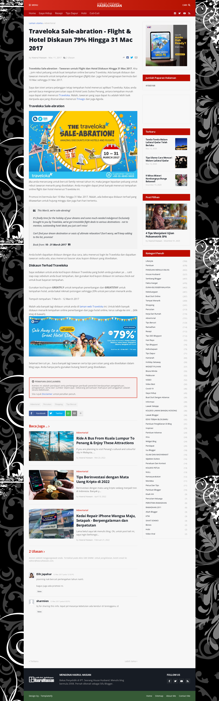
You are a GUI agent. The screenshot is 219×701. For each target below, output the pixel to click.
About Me (171, 695)
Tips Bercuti (71, 404)
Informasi (166, 401)
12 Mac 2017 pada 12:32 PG (63, 574)
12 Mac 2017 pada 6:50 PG (60, 601)
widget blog (166, 441)
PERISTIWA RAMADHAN (166, 503)
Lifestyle (166, 261)
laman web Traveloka (91, 306)
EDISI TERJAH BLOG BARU (166, 419)
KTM (166, 516)
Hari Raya (166, 340)
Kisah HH (166, 494)
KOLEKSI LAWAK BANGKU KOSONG (166, 410)
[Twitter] (132, 57)
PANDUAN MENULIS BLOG (166, 269)
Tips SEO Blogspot (166, 335)
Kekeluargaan (166, 291)
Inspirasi (166, 428)
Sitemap (159, 695)
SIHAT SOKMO (166, 520)
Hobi (84, 13)
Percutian (47, 404)
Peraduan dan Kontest (166, 463)
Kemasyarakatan (166, 476)
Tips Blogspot (166, 344)
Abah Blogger (166, 511)
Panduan (166, 265)
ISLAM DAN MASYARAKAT (166, 454)
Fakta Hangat (166, 283)
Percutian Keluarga (166, 498)
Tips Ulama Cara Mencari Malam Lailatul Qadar (159, 159)
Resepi (59, 13)
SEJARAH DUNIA (166, 459)
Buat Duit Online (166, 296)
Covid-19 (166, 388)
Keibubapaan (166, 349)
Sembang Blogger (166, 278)
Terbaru (34, 661)
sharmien (42, 601)
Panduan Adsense (166, 432)
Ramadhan (166, 327)
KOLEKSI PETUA (166, 467)
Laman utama (36, 23)
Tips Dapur (72, 13)
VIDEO (166, 379)
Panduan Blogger (166, 489)
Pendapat (166, 445)
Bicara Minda (166, 371)
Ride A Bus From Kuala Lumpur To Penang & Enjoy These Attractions (105, 440)
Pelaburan (166, 375)
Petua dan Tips (166, 485)
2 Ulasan (70, 57)
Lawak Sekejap (166, 406)
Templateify (46, 695)
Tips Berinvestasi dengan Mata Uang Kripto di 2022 (102, 479)
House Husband (166, 274)
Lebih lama (130, 661)
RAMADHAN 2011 (166, 507)
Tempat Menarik (166, 300)
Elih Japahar (44, 574)
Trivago (81, 99)
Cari (184, 5)
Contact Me (184, 695)
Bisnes (166, 525)
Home (32, 13)
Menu (35, 5)
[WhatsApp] (68, 413)
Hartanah (166, 357)
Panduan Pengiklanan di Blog (166, 423)
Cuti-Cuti (94, 13)
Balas (40, 591)
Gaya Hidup (45, 13)
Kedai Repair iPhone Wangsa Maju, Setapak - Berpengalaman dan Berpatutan (106, 520)
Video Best (166, 384)
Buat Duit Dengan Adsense (166, 397)
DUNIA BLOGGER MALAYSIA (166, 287)
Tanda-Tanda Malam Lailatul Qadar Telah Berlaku (157, 142)
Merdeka (166, 481)
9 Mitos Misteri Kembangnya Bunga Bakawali (156, 178)
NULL (166, 472)
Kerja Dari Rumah (166, 313)
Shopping (59, 404)
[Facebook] (127, 57)
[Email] (136, 57)
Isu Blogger (166, 450)
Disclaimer (47, 394)
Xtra (166, 437)
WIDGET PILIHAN (166, 366)
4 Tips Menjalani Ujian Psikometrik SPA (160, 234)
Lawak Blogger (166, 415)
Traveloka (64, 95)
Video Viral (166, 533)
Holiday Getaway (166, 362)
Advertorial (49, 23)
